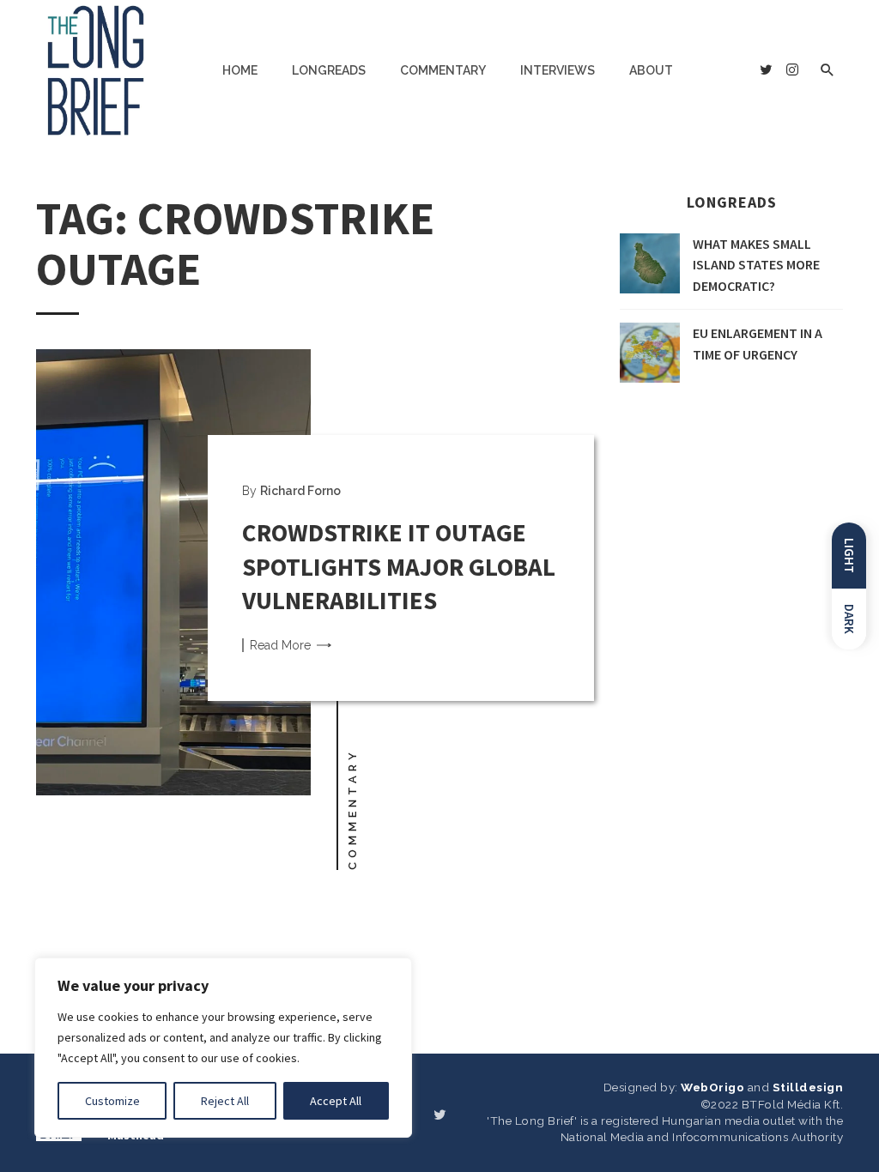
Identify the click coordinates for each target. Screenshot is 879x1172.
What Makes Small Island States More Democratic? (756, 264)
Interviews (557, 70)
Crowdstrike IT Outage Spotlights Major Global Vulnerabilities (398, 566)
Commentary (443, 70)
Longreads (329, 70)
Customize (112, 1101)
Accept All (335, 1101)
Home (240, 70)
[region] (223, 1048)
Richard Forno (300, 491)
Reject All (225, 1101)
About (651, 70)
